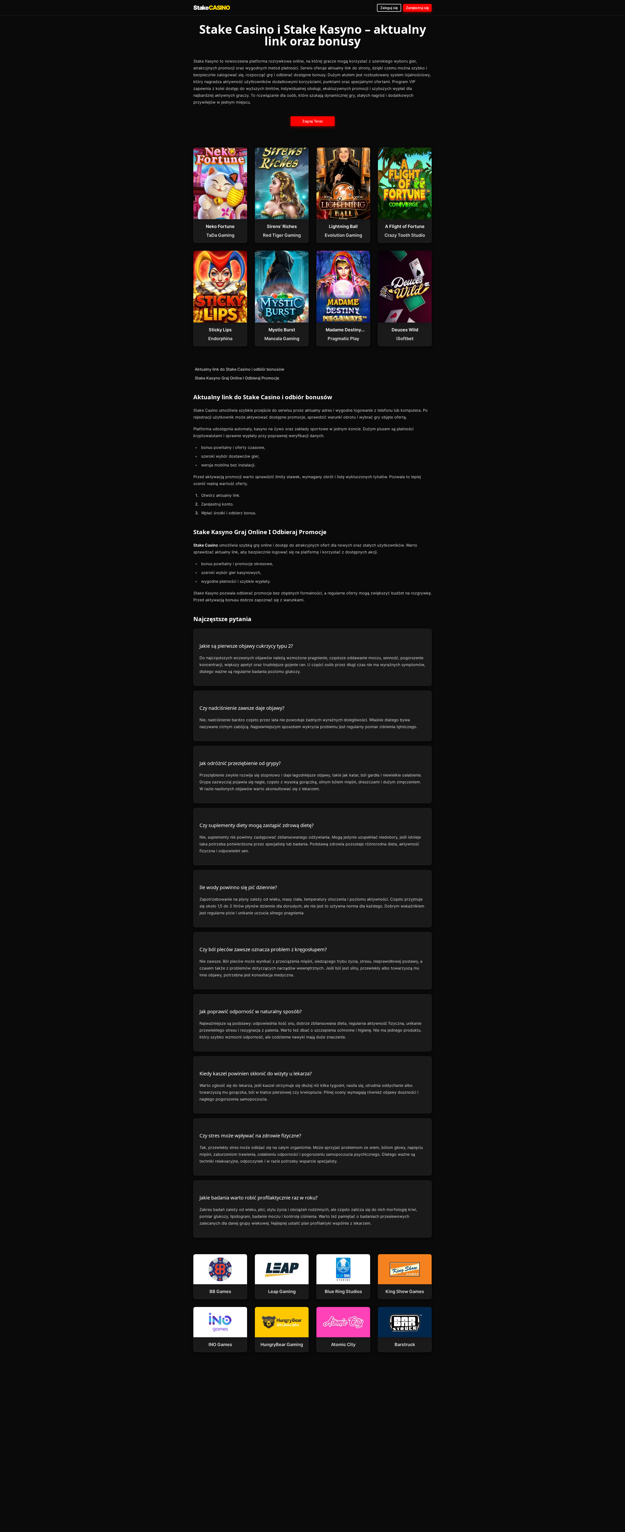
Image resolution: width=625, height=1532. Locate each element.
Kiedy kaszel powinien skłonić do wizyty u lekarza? (255, 1073)
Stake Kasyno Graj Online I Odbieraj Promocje (237, 378)
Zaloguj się (389, 8)
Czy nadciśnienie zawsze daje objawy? (241, 708)
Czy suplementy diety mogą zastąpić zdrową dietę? (256, 825)
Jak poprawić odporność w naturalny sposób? (250, 1011)
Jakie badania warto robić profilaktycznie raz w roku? (258, 1197)
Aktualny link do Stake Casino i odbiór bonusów (239, 369)
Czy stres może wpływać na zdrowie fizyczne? (250, 1135)
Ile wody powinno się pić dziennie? (238, 887)
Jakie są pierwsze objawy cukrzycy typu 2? (246, 646)
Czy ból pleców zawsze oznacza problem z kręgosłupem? (263, 949)
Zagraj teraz (312, 121)
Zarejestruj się (417, 8)
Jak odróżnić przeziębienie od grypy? (240, 763)
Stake (211, 7)
